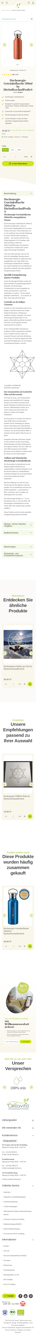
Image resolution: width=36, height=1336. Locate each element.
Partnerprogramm (9, 1270)
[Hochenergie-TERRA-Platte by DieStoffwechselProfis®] (18, 774)
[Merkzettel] (29, 3)
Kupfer (5, 150)
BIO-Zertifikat (8, 1279)
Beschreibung (10, 193)
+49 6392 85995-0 (11, 1152)
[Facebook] (20, 1296)
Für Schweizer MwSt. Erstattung (14, 1233)
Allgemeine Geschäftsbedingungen (15, 1197)
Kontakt (6, 1246)
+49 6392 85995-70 (11, 1166)
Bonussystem (8, 1265)
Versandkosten (7, 1323)
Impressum (7, 1192)
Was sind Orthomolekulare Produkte (15, 1255)
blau (12, 150)
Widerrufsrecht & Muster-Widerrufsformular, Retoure (18, 1212)
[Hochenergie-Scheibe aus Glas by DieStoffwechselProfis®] (18, 644)
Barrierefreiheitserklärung (12, 1229)
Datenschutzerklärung (10, 1202)
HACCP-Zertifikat (9, 1284)
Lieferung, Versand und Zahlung (14, 1219)
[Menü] (2, 3)
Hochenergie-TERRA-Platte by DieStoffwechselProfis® (17, 797)
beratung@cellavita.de (14, 1168)
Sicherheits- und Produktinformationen (13, 554)
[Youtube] (26, 1296)
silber (19, 150)
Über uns (6, 1251)
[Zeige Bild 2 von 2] (18, 64)
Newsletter (7, 1260)
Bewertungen (10, 547)
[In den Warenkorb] (30, 684)
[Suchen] (7, 3)
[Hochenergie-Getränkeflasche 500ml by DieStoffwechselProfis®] (18, 906)
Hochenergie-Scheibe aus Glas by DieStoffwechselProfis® (18, 667)
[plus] (31, 156)
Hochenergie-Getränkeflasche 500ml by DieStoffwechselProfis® (16, 931)
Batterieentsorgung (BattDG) (13, 1224)
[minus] (4, 156)
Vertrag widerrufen (9, 1141)
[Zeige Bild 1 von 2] (17, 64)
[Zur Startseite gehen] (18, 5)
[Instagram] (31, 1296)
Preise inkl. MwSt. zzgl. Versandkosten (23, 130)
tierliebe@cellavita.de (14, 1179)
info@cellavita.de (12, 1154)
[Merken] (31, 19)
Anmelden (26, 1041)
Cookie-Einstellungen (10, 1206)
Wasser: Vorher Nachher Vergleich (15, 525)
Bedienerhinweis (11, 533)
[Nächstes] (31, 45)
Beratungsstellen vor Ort (11, 1275)
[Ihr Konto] (33, 3)
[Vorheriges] (4, 45)
